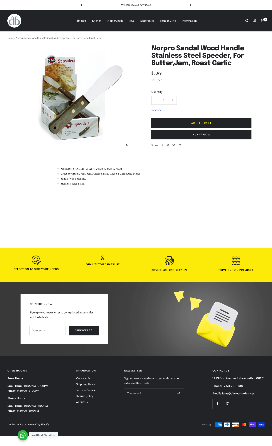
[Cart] (263, 20)
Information (189, 20)
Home (10, 38)
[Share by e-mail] (180, 145)
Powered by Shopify (38, 424)
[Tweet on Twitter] (173, 145)
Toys (131, 20)
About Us (82, 402)
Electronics (147, 20)
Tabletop (80, 20)
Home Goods (115, 20)
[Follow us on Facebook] (217, 404)
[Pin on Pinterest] (168, 145)
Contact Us (83, 378)
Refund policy (84, 396)
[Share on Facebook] (163, 145)
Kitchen (96, 20)
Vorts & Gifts (168, 20)
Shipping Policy (85, 384)
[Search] (247, 20)
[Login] (254, 20)
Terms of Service (85, 390)
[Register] (179, 393)
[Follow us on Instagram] (228, 404)
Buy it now (201, 134)
